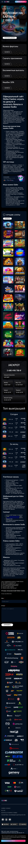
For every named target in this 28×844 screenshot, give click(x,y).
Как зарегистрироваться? (9, 582)
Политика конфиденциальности (13, 815)
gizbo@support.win (14, 516)
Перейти (7, 52)
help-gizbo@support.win (13, 517)
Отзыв (3, 605)
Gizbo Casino (5, 808)
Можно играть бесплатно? (10, 588)
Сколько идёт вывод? (8, 586)
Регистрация (21, 1)
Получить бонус (9, 37)
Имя (2, 598)
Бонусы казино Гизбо (9, 812)
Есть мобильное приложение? (10, 585)
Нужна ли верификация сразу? (11, 584)
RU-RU (3, 810)
